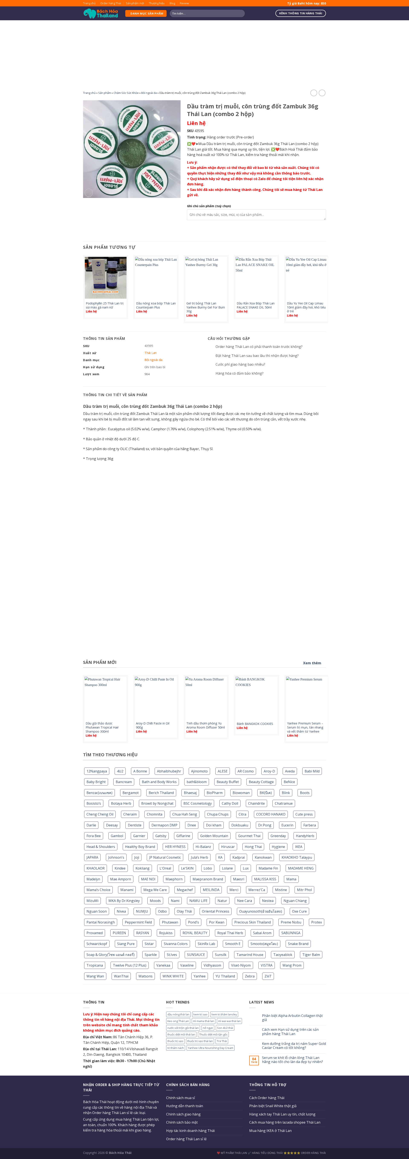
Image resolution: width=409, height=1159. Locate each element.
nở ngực (208, 1028)
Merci (233, 889)
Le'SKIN (187, 868)
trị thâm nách (175, 1048)
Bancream (124, 781)
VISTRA (266, 965)
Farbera (309, 825)
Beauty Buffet (228, 781)
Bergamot (130, 792)
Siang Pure (126, 943)
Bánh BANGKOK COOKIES (255, 724)
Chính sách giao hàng (183, 1114)
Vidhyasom (212, 965)
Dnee (191, 825)
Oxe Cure (299, 911)
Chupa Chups (218, 814)
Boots (305, 792)
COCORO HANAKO (270, 814)
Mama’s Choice (98, 889)
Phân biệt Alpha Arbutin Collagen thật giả (292, 1018)
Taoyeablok (282, 954)
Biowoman (241, 792)
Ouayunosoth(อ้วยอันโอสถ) (260, 911)
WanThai (121, 976)
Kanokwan (263, 857)
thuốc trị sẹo (175, 1041)
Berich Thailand (161, 792)
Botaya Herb (121, 803)
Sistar (149, 943)
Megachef (185, 889)
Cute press (304, 814)
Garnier (139, 835)
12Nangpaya (96, 771)
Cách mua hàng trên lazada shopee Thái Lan (284, 1122)
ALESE (223, 771)
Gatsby (160, 835)
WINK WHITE (173, 976)
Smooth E (233, 943)
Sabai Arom (262, 933)
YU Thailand (225, 976)
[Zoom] (89, 193)
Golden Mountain (214, 835)
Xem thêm (312, 663)
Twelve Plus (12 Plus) (129, 965)
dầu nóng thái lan (178, 1014)
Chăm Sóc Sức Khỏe (126, 93)
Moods (155, 900)
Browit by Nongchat (157, 803)
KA (220, 857)
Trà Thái (222, 1041)
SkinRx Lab (206, 943)
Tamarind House (249, 954)
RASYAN (142, 933)
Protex (316, 922)
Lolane (227, 868)
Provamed (94, 933)
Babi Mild (312, 771)
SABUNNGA (290, 933)
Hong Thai (253, 846)
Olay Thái (184, 911)
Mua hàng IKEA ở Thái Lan (270, 1130)
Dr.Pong (264, 825)
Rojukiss (166, 933)
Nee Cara (244, 900)
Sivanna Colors (176, 943)
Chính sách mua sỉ (180, 1097)
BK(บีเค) (266, 792)
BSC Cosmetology (197, 803)
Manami (126, 889)
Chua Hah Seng (184, 814)
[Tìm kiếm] (240, 13)
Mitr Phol (304, 889)
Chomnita (154, 814)
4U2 (120, 771)
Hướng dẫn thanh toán (184, 1106)
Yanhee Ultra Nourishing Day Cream (210, 1048)
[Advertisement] (204, 52)
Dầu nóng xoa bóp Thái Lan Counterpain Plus (156, 305)
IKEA (298, 846)
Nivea (121, 911)
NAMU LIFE (198, 900)
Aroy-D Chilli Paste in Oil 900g (152, 725)
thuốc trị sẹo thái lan (200, 1041)
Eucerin (287, 825)
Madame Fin (268, 868)
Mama (291, 879)
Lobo (208, 868)
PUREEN (119, 933)
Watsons (145, 976)
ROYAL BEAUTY (195, 933)
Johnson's (116, 857)
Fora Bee (93, 835)
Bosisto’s (93, 803)
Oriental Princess (215, 911)
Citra (242, 814)
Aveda (290, 771)
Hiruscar (228, 846)
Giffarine (183, 835)
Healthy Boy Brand (140, 846)
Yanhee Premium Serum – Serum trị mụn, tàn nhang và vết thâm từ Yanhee (305, 727)
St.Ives (172, 954)
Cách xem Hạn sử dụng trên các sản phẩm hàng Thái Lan (290, 1032)
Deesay (112, 825)
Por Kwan (216, 922)
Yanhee (200, 976)
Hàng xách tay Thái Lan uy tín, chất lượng (282, 1114)
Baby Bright (96, 781)
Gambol (117, 835)
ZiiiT (268, 976)
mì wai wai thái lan (229, 1021)
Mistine (281, 889)
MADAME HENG (301, 868)
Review (184, 3)
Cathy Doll (230, 803)
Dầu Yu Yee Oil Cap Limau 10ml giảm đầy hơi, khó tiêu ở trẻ (306, 307)
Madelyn (93, 879)
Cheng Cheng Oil (99, 814)
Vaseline (187, 965)
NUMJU (142, 911)
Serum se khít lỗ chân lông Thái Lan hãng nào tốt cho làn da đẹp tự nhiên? (292, 1060)
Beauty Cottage (261, 781)
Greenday (278, 835)
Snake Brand (298, 943)
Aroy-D (269, 771)
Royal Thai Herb (230, 933)
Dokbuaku (239, 825)
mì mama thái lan (203, 1021)
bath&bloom (197, 781)
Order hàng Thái (110, 3)
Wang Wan (95, 976)
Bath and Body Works (159, 781)
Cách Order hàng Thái (266, 1097)
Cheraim (130, 814)
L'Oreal (165, 868)
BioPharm (215, 792)
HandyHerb (305, 835)
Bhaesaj (190, 792)
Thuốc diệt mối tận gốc (213, 1034)
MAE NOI (148, 879)
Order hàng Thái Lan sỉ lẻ (186, 1139)
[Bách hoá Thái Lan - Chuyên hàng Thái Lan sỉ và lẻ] (100, 13)
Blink (286, 792)
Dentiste (134, 825)
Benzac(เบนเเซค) (99, 792)
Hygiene (278, 846)
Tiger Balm (311, 954)
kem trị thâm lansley (224, 1014)
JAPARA (92, 857)
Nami (175, 900)
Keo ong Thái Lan (178, 1021)
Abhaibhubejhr (169, 771)
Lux (246, 868)
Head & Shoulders (100, 846)
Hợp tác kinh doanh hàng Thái (190, 1130)
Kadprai (238, 857)
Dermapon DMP (164, 825)
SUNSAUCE (196, 954)
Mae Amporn (120, 879)
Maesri (238, 879)
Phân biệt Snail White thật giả (273, 1106)
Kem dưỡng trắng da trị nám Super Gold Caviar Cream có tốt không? (294, 1046)
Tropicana (94, 965)
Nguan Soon (96, 911)
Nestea (268, 900)
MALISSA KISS (265, 879)
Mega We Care (155, 889)
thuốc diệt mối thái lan (181, 1034)
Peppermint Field (138, 922)
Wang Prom (291, 965)
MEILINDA (211, 889)
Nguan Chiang (295, 900)
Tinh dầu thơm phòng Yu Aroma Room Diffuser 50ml (205, 725)
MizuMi (92, 900)
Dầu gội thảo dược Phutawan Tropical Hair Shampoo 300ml (102, 727)
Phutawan (170, 922)
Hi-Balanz (203, 846)
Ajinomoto (199, 771)
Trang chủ (89, 3)
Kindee (120, 868)
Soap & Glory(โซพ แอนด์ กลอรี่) (110, 954)
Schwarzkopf (96, 943)
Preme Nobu (291, 922)
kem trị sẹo (200, 1014)
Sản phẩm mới (135, 3)
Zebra (250, 976)
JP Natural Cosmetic (165, 857)
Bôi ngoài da (149, 93)
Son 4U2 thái (225, 1028)
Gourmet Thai (249, 835)
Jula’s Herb (199, 857)
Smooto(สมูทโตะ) (264, 943)
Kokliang (142, 868)
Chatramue (284, 803)
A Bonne (140, 771)
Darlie (91, 825)
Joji (136, 857)
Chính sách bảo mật (182, 1122)
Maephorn (174, 879)
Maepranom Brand (208, 879)
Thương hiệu (157, 3)
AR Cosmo (246, 771)
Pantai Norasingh (100, 922)
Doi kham (213, 825)
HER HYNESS (175, 846)
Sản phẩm (104, 93)
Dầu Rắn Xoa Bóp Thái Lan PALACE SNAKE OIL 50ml (256, 305)
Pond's (193, 922)
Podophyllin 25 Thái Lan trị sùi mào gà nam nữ (105, 305)
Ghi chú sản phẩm (209, 206)
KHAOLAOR (95, 868)
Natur (222, 900)
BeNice (289, 781)
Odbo (162, 911)
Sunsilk (220, 954)
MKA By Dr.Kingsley (124, 900)
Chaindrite (256, 803)
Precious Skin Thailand (252, 922)
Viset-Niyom (241, 965)
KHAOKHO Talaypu (297, 857)
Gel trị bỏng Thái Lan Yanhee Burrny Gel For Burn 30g (205, 307)
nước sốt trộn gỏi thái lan (183, 1028)
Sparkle (151, 954)
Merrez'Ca (256, 889)
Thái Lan (150, 353)
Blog (172, 3)
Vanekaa (163, 965)
